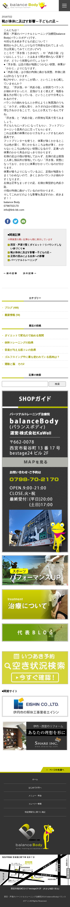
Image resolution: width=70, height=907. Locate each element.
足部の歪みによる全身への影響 (27, 256)
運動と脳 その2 (14, 363)
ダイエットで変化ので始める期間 (24, 335)
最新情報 (10, 314)
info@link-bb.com (14, 209)
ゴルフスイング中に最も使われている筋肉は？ (32, 356)
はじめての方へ (35, 788)
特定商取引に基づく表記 (35, 812)
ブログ (9, 307)
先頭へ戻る (55, 770)
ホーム (35, 779)
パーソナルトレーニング (23, 260)
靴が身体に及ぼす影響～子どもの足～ (31, 252)
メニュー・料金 (35, 796)
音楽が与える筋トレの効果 (20, 349)
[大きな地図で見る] (51, 889)
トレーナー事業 (35, 804)
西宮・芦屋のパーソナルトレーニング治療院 (22, 897)
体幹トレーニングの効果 (19, 342)
